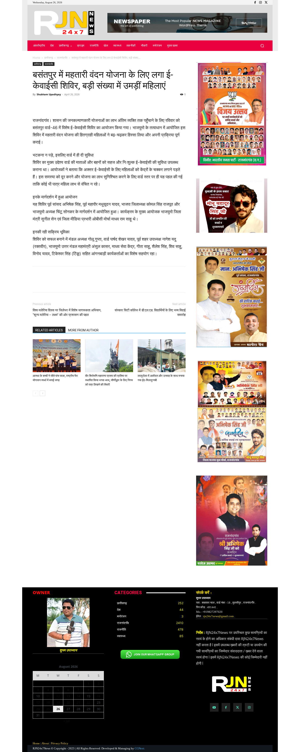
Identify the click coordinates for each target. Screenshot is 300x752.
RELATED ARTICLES (49, 330)
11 (48, 696)
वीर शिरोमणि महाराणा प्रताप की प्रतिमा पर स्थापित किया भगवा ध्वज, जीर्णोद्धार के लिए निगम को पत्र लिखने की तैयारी (109, 380)
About (45, 743)
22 (88, 702)
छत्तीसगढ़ (48, 58)
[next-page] (42, 393)
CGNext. (140, 748)
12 (58, 696)
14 (78, 696)
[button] (262, 46)
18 (48, 702)
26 (58, 709)
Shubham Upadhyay (49, 94)
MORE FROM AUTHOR (83, 330)
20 (68, 702)
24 (38, 709)
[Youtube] (214, 707)
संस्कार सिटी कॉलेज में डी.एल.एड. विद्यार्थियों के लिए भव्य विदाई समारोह (150, 312)
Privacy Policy (59, 743)
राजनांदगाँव (62, 58)
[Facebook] (226, 707)
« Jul (66, 721)
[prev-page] (35, 393)
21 (78, 702)
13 (68, 696)
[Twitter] (237, 707)
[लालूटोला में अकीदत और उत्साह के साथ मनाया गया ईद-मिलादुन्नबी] (162, 355)
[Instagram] (249, 707)
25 (48, 709)
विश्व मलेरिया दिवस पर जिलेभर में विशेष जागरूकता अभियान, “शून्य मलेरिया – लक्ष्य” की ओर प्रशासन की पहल (67, 312)
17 (38, 702)
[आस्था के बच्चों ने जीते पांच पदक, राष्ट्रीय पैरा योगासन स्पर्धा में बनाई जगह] (57, 355)
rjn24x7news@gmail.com (218, 616)
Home (36, 58)
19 (58, 702)
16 (98, 696)
